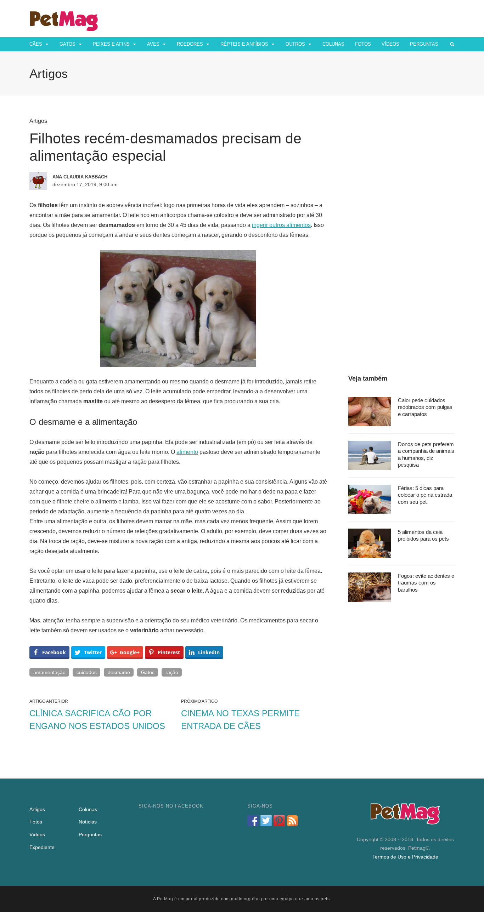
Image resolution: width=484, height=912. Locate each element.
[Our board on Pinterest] (279, 820)
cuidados (87, 672)
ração (171, 672)
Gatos (67, 44)
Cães (35, 44)
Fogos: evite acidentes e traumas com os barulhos (426, 583)
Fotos (363, 44)
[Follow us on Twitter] (266, 820)
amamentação (49, 672)
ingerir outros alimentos (281, 225)
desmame (119, 672)
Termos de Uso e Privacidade (405, 857)
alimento (187, 452)
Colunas (333, 44)
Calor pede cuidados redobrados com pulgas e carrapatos (425, 407)
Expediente (42, 847)
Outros (295, 44)
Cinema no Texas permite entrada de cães (240, 719)
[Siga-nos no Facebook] (253, 820)
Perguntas (424, 44)
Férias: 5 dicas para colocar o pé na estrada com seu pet (425, 495)
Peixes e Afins (111, 44)
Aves (153, 44)
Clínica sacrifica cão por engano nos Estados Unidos (97, 719)
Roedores (190, 44)
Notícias (88, 822)
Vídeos (390, 44)
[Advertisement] (401, 224)
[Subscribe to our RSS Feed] (292, 820)
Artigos (38, 121)
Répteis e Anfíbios (244, 44)
